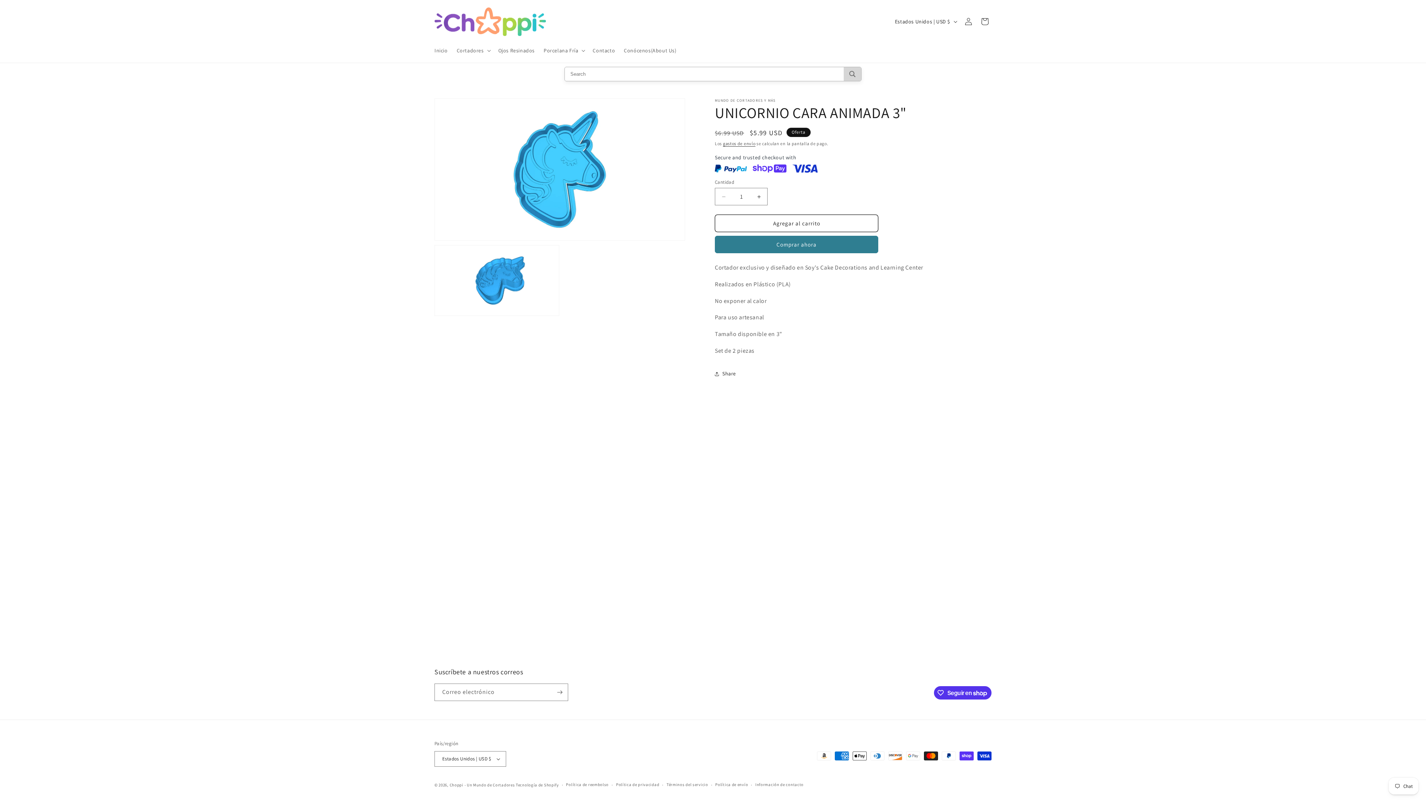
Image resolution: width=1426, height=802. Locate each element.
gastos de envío (739, 143)
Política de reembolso (587, 784)
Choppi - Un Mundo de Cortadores (482, 785)
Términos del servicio (687, 784)
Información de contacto (779, 784)
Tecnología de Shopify (537, 785)
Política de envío (731, 784)
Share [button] (729, 373)
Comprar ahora (797, 244)
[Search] (852, 74)
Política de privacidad (637, 784)
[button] (473, 50)
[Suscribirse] (559, 692)
